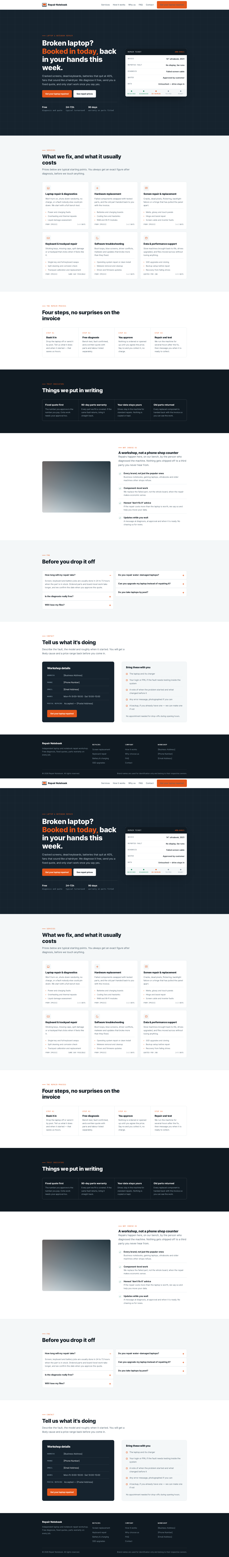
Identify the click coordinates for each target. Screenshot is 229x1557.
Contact (150, 4)
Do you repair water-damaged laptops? (138, 575)
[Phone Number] (72, 682)
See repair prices (85, 94)
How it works (119, 4)
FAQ (141, 4)
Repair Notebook (57, 4)
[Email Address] (71, 689)
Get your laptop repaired (172, 4)
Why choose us (132, 754)
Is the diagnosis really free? (59, 596)
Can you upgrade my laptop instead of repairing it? (144, 583)
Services (105, 4)
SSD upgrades (98, 763)
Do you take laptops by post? (133, 592)
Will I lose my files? (55, 604)
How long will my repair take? (60, 575)
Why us (132, 4)
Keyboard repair (99, 754)
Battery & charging (100, 758)
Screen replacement (101, 749)
